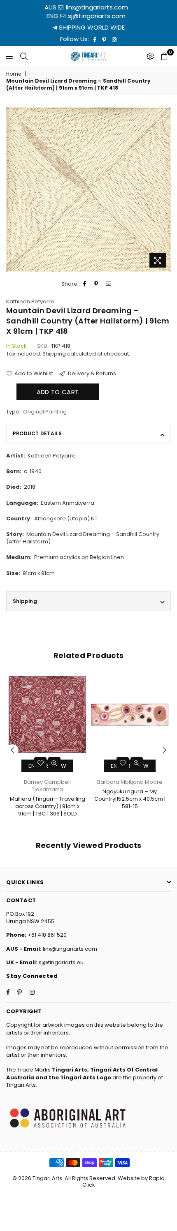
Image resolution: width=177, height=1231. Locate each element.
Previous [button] (12, 750)
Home (13, 74)
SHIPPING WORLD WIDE (91, 27)
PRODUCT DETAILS (37, 433)
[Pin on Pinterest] (96, 284)
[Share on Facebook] (84, 284)
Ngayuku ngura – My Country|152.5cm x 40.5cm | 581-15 (129, 799)
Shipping (54, 354)
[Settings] (150, 56)
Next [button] (164, 750)
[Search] (23, 56)
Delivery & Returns (91, 373)
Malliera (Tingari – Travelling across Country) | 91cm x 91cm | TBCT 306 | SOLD (47, 806)
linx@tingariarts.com (96, 7)
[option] (88, 189)
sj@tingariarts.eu (60, 962)
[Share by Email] (109, 284)
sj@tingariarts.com (96, 16)
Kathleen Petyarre (30, 301)
